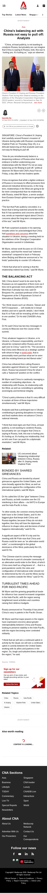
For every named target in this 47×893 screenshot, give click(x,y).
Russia (16, 698)
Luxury (27, 787)
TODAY (5, 791)
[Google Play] (14, 861)
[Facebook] (13, 854)
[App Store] (17, 861)
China (6, 698)
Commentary (8, 796)
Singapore (34, 15)
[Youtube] (19, 854)
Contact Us (29, 831)
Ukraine (6, 707)
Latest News (20, 15)
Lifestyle (6, 787)
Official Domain (10, 878)
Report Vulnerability (21, 881)
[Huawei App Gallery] (27, 861)
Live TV (5, 801)
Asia (23, 27)
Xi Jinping (7, 703)
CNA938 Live (30, 791)
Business (6, 782)
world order (27, 353)
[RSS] (32, 854)
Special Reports (9, 805)
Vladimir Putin (21, 703)
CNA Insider (29, 782)
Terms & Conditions (26, 878)
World (26, 805)
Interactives (29, 796)
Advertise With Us (10, 831)
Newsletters (7, 810)
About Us (6, 824)
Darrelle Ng (6, 118)
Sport (26, 801)
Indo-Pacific (28, 698)
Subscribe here (12, 684)
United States (35, 703)
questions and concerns (17, 233)
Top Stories (7, 15)
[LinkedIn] (26, 854)
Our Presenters (9, 836)
